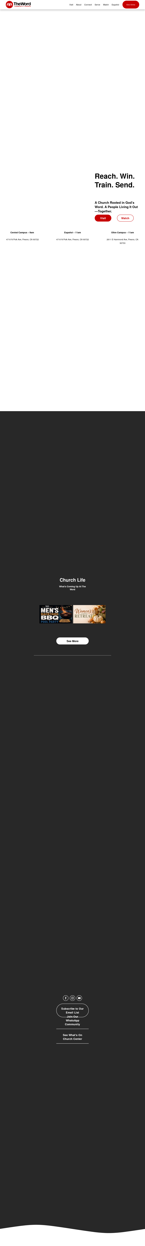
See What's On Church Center (72, 1037)
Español (115, 4)
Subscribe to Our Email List (72, 1010)
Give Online (130, 4)
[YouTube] (79, 998)
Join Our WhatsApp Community (72, 1020)
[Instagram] (72, 998)
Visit (71, 4)
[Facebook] (65, 998)
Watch (125, 218)
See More (73, 641)
